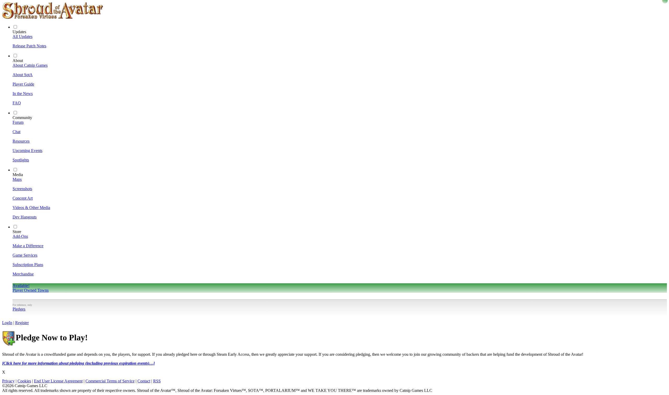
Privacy (8, 381)
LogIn (7, 322)
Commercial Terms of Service (110, 381)
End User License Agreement (58, 381)
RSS (157, 381)
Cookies (24, 381)
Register (22, 322)
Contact (143, 381)
